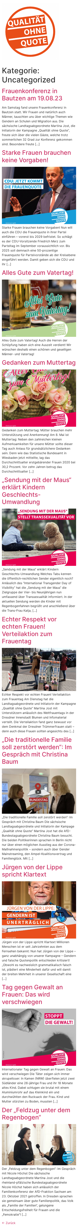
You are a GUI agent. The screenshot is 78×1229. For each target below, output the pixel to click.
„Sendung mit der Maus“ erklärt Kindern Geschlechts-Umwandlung (36, 491)
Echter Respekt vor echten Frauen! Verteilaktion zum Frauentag (29, 630)
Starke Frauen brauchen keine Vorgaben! (36, 156)
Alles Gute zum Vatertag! (37, 272)
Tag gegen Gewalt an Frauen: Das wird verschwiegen (32, 994)
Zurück (9, 1223)
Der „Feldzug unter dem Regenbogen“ (36, 1113)
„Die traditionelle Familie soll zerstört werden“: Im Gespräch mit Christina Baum (37, 750)
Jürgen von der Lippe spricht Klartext (32, 870)
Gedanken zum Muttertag (39, 362)
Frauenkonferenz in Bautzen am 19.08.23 (32, 94)
